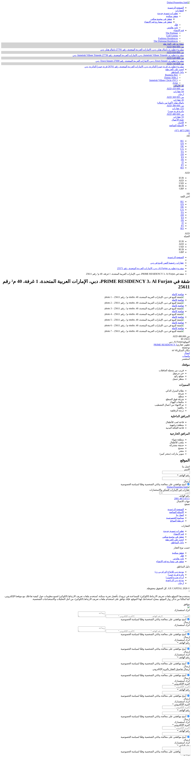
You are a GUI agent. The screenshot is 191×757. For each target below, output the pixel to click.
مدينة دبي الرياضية (175, 580)
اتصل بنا (180, 515)
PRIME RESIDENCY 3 (165, 344)
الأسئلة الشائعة (176, 512)
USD (181, 183)
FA (182, 151)
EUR (181, 178)
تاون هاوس (178, 558)
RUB (181, 186)
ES (182, 157)
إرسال (187, 481)
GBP (181, 188)
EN (182, 143)
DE (182, 146)
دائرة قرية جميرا (176, 574)
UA (182, 149)
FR (182, 159)
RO (182, 167)
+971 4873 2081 (182, 130)
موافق (187, 604)
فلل (182, 555)
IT (183, 162)
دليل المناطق (177, 542)
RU (182, 141)
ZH (182, 154)
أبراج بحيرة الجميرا (175, 577)
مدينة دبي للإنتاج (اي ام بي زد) (169, 572)
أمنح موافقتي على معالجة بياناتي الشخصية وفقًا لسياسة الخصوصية (153, 484)
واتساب (186, 356)
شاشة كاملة (178, 294)
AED (181, 180)
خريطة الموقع (177, 520)
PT (182, 165)
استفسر (186, 359)
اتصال (187, 353)
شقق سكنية (178, 553)
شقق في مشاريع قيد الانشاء (170, 561)
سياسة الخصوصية (175, 518)
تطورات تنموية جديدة (173, 531)
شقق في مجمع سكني (173, 537)
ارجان (181, 583)
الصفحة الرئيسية (176, 509)
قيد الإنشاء (179, 534)
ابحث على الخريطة (174, 539)
